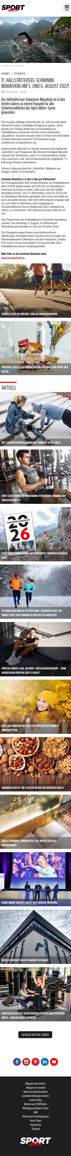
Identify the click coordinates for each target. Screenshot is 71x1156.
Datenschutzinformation (35, 1091)
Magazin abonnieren (35, 1083)
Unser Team (35, 1120)
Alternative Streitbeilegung (35, 1116)
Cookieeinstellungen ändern (35, 1095)
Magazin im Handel (35, 1087)
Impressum (35, 1124)
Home (5, 73)
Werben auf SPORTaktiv (35, 1104)
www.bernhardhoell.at (12, 258)
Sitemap (36, 1128)
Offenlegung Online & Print (35, 1108)
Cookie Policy (35, 1100)
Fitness (19, 73)
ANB (36, 1112)
